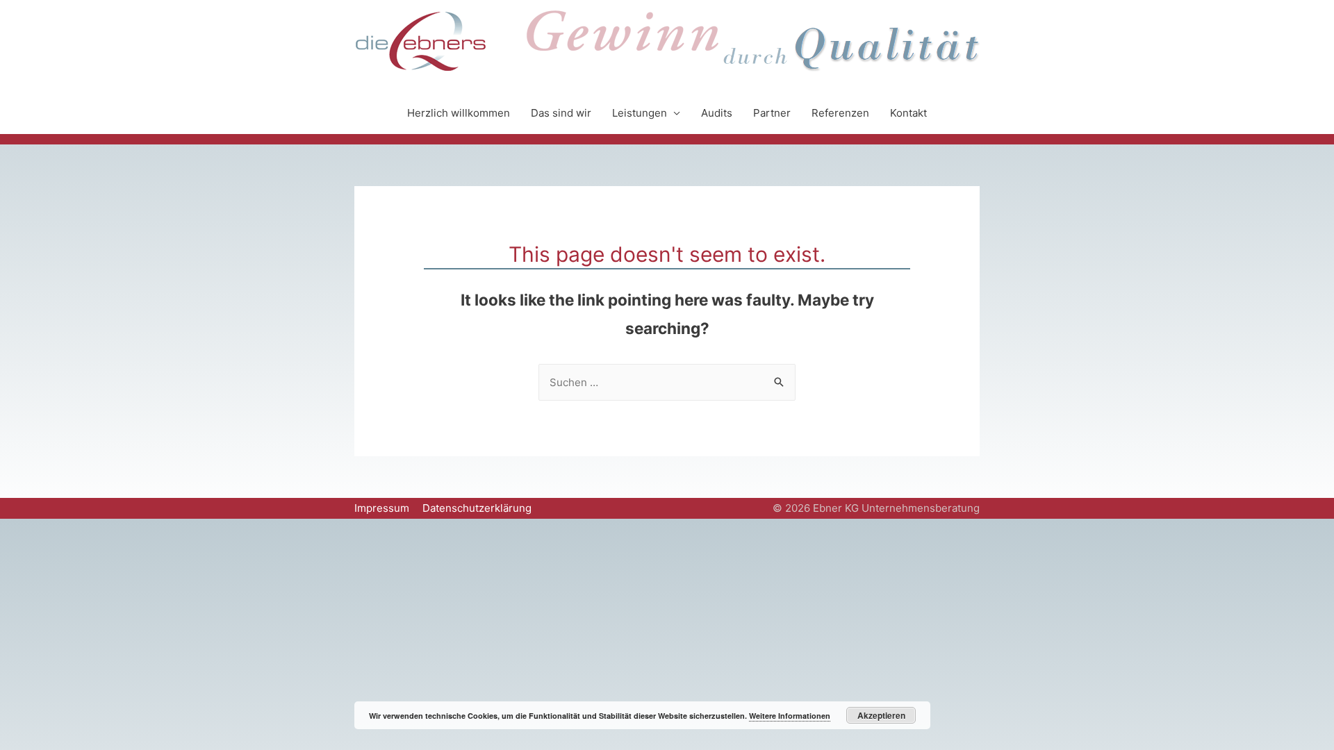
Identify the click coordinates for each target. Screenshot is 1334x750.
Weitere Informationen (789, 715)
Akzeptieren (881, 715)
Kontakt (908, 112)
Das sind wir (561, 112)
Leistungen (639, 112)
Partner (772, 112)
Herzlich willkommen (458, 112)
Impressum (381, 508)
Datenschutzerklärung (477, 508)
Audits (716, 112)
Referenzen (840, 112)
